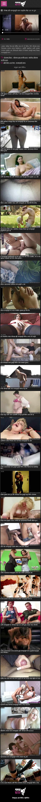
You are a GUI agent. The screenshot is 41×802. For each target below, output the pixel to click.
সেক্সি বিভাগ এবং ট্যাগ (9, 63)
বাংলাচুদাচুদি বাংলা (20, 63)
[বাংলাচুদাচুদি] (20, 4)
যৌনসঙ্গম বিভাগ (8, 58)
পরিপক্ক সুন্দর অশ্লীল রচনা (20, 58)
